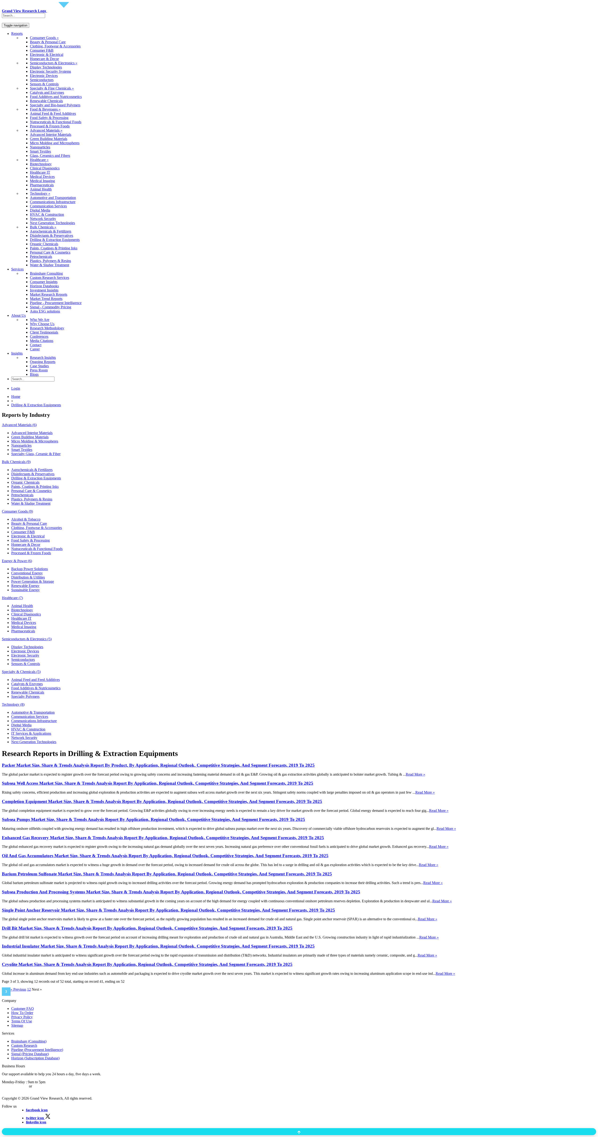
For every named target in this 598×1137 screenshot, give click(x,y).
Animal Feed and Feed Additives (35, 680)
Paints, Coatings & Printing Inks (53, 248)
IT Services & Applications (31, 733)
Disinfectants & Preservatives (51, 235)
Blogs (34, 374)
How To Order (22, 1013)
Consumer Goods (17, 511)
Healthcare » (39, 160)
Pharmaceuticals (42, 185)
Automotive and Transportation (53, 198)
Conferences (39, 336)
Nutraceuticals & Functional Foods (55, 122)
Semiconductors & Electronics (27, 639)
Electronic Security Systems (50, 71)
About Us (18, 315)
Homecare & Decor (44, 59)
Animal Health (41, 189)
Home (15, 397)
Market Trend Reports (46, 299)
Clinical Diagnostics (45, 168)
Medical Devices (42, 177)
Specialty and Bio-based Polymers (55, 105)
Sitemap (17, 1025)
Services (17, 269)
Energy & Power (17, 561)
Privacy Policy (22, 1017)
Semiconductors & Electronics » (53, 63)
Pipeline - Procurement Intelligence (56, 303)
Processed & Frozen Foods (50, 126)
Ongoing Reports (42, 362)
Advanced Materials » (46, 130)
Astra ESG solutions (45, 311)
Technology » (40, 193)
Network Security (43, 219)
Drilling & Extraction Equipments (55, 240)
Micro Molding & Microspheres (34, 441)
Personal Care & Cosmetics (50, 252)
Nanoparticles (40, 147)
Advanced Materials (19, 425)
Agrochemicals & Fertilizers (50, 231)
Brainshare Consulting (46, 273)
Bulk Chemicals (16, 462)
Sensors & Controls (44, 84)
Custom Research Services (49, 278)
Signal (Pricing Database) (30, 1054)
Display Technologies (46, 67)
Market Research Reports (48, 294)
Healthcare (12, 598)
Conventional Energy (27, 573)
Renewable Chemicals (46, 101)
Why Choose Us (42, 324)
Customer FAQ (22, 1009)
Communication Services (48, 206)
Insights (17, 353)
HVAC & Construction (47, 214)
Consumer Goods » (44, 38)
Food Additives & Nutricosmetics (36, 688)
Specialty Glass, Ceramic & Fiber (36, 454)
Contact (35, 345)
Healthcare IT (40, 172)
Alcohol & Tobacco (25, 519)
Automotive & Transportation (33, 712)
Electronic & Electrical (46, 55)
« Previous (18, 989)
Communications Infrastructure (52, 202)
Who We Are (39, 320)
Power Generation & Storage (32, 581)
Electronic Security (25, 655)
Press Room (39, 370)
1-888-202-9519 (45, 1086)
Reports (17, 34)
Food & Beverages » (45, 109)
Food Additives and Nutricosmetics (56, 97)
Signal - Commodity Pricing (50, 307)
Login (15, 388)
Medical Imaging (42, 181)
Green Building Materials (48, 139)
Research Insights (43, 358)
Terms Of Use (21, 1021)
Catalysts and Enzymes (47, 92)
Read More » (415, 774)
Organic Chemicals (44, 244)
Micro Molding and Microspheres (54, 143)
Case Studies (39, 366)
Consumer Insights (43, 282)
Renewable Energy (25, 586)
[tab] (299, 425)
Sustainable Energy (25, 590)
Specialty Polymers (25, 696)
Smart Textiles (40, 151)
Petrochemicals (41, 257)
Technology (13, 704)
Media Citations (41, 341)
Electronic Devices (44, 76)
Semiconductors (41, 80)
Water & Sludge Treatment (49, 265)
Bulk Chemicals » (43, 227)
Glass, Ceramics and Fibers (50, 156)
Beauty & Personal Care (48, 42)
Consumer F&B (41, 50)
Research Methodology (47, 328)
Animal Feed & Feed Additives (53, 113)
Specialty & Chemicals (21, 672)
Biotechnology (41, 164)
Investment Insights (44, 290)
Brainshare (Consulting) (28, 1041)
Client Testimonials (44, 332)
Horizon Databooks (44, 286)
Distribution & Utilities (28, 577)
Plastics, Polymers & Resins (50, 261)
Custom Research (24, 1045)
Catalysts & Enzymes (27, 684)
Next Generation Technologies (52, 223)
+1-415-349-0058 (15, 1086)
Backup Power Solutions (29, 569)
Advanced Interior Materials (50, 135)
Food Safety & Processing (49, 118)
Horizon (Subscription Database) (35, 1058)
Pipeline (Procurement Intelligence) (37, 1050)
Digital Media (40, 210)
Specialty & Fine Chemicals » (52, 88)
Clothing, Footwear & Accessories (55, 46)
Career (35, 349)
